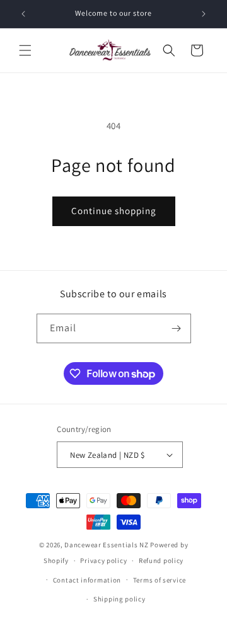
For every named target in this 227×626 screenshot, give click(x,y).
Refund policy (161, 560)
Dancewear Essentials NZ (106, 544)
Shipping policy (119, 599)
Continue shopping (113, 211)
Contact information (87, 580)
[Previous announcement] (23, 14)
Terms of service (159, 580)
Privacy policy (103, 560)
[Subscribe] (176, 328)
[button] (25, 50)
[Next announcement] (204, 14)
